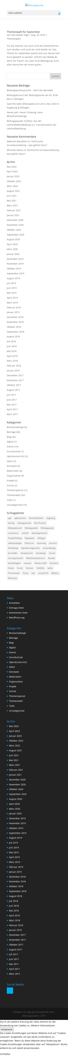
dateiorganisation (39, 533)
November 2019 (15, 263)
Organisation (14, 475)
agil (9, 518)
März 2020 (12, 249)
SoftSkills (40, 568)
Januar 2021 (13, 215)
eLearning (41, 543)
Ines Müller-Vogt (20, 34)
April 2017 (12, 409)
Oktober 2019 (14, 268)
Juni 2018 (12, 346)
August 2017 (13, 389)
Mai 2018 (11, 351)
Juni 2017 (12, 399)
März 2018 (12, 360)
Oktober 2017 (14, 385)
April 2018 (12, 356)
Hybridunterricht (16, 456)
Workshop (12, 578)
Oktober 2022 (14, 181)
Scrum (20, 568)
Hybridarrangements (30, 548)
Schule (10, 485)
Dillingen (41, 538)
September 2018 (15, 331)
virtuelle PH (43, 573)
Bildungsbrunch (15, 528)
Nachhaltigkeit (14, 563)
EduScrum (29, 543)
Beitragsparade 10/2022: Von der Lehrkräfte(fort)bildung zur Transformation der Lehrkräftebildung (31, 124)
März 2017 (12, 414)
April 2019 (12, 297)
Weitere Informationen (43, 1025)
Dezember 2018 (15, 317)
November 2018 (15, 321)
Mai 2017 (11, 404)
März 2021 (12, 205)
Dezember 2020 (15, 219)
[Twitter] (10, 990)
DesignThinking (15, 538)
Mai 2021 (11, 200)
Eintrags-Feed (16, 607)
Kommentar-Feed (18, 612)
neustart (27, 563)
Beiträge (11, 432)
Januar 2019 (13, 312)
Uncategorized (14, 504)
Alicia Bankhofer (36, 518)
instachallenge (49, 548)
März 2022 (12, 186)
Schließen (5, 1054)
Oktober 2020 (14, 229)
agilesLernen (20, 518)
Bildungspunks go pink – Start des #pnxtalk (30, 90)
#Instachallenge (15, 427)
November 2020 (15, 224)
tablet (50, 568)
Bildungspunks (47, 528)
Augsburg (50, 518)
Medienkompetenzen (35, 558)
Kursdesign (41, 553)
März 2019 (12, 302)
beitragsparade (24, 523)
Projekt (10, 480)
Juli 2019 (11, 283)
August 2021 (13, 190)
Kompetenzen (27, 553)
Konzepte (12, 465)
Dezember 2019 (15, 258)
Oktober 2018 (14, 326)
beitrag (11, 523)
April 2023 (12, 171)
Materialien (13, 470)
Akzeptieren (6, 1029)
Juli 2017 (11, 394)
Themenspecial (15, 490)
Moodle (51, 558)
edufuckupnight (15, 543)
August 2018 (13, 336)
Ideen (10, 461)
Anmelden (14, 602)
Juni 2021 (12, 195)
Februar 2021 (14, 210)
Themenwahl (14, 38)
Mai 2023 (11, 166)
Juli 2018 (11, 341)
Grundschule (14, 451)
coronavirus (13, 533)
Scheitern (54, 563)
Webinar (55, 573)
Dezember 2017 (15, 375)
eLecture (53, 543)
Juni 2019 (12, 287)
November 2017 (15, 380)
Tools (9, 499)
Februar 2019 (14, 307)
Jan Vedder (13, 553)
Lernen (52, 553)
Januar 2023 (13, 176)
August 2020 (13, 239)
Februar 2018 (14, 365)
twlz (33, 573)
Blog (9, 436)
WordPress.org (17, 617)
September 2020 (15, 234)
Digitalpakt (29, 538)
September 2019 (15, 273)
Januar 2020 (13, 254)
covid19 (25, 533)
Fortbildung (13, 548)
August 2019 (13, 278)
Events (10, 446)
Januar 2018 (13, 370)
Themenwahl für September (23, 32)
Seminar (29, 568)
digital (10, 441)
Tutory (25, 573)
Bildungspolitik (31, 528)
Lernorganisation (15, 558)
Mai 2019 (11, 292)
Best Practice (40, 523)
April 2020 (12, 244)
